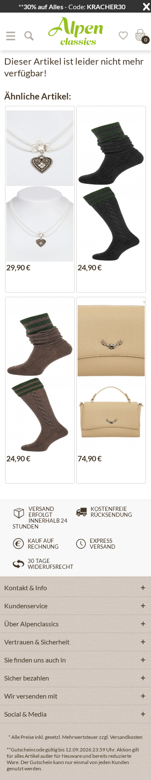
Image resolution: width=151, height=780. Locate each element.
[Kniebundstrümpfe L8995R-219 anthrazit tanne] (111, 148)
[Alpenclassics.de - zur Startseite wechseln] (75, 31)
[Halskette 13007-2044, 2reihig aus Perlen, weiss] (40, 148)
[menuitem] (10, 35)
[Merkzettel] (120, 35)
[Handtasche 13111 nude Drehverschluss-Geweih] (111, 339)
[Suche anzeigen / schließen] (28, 35)
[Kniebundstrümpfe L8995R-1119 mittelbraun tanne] (40, 339)
